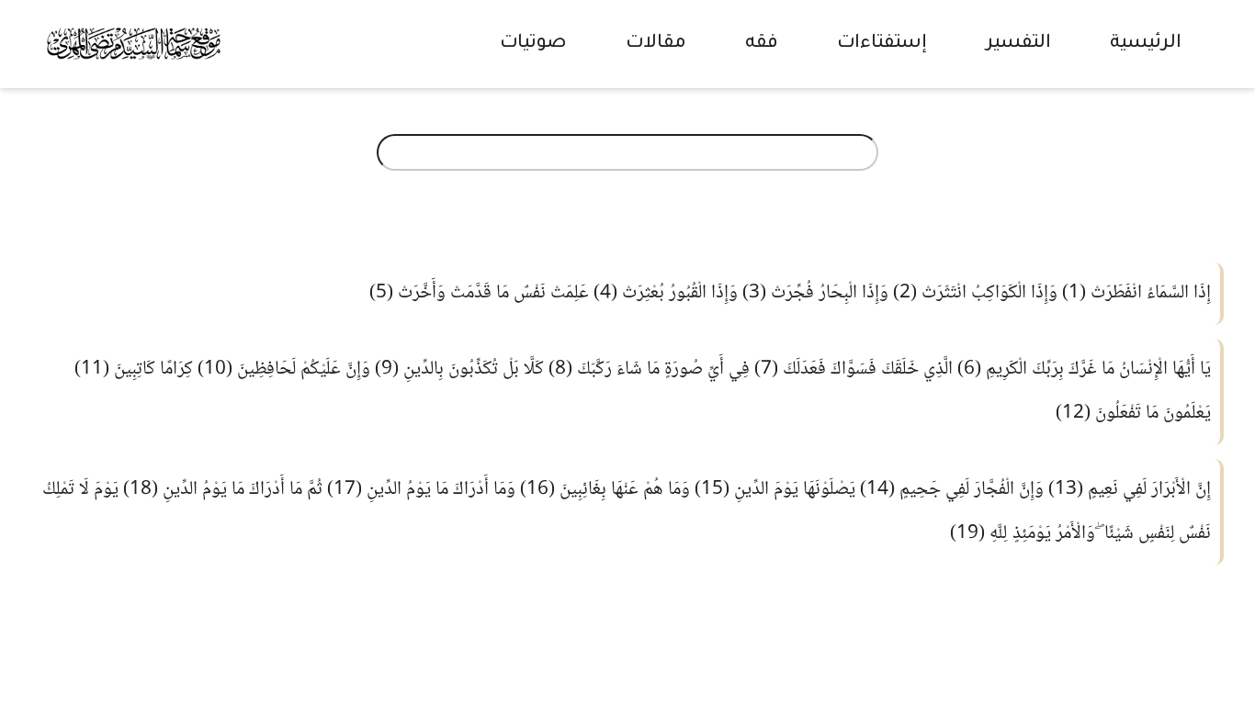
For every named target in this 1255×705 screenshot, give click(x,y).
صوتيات (533, 44)
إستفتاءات (882, 44)
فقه (761, 44)
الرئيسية (1146, 44)
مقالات (656, 44)
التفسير (1018, 44)
